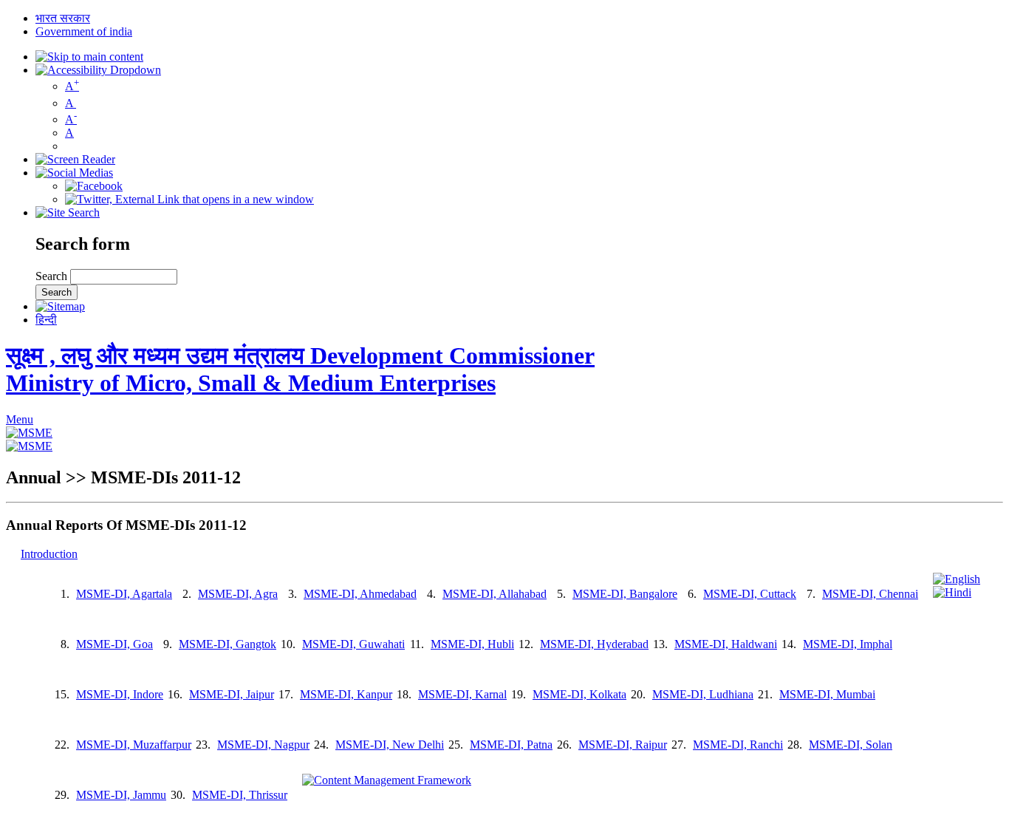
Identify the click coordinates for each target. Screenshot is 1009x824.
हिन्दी (46, 319)
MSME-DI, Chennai (870, 594)
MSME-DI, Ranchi (738, 744)
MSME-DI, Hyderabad (594, 644)
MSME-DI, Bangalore (624, 594)
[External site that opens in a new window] (94, 186)
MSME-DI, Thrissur (239, 795)
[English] (956, 579)
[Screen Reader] (75, 159)
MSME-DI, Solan (850, 744)
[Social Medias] (74, 172)
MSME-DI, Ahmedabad (360, 594)
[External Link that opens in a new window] (29, 432)
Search (52, 276)
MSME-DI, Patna (511, 744)
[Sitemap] (60, 306)
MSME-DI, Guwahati (353, 644)
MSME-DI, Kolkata (579, 694)
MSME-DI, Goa (114, 644)
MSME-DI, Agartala (124, 594)
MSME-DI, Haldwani (725, 644)
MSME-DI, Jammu (121, 795)
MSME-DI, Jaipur (231, 694)
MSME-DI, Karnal (462, 694)
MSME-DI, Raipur (622, 744)
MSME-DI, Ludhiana (702, 694)
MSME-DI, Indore (119, 694)
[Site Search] (67, 212)
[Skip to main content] (89, 56)
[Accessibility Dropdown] (98, 70)
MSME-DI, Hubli (472, 644)
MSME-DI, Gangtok (227, 644)
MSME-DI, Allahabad (494, 594)
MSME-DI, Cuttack (749, 594)
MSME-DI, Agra (238, 594)
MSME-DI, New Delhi (389, 744)
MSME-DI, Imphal (847, 644)
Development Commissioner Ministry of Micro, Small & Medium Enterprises (300, 369)
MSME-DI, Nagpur (263, 744)
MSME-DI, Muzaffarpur (133, 744)
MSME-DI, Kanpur (346, 694)
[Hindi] (952, 592)
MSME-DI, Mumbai (827, 694)
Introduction (49, 554)
